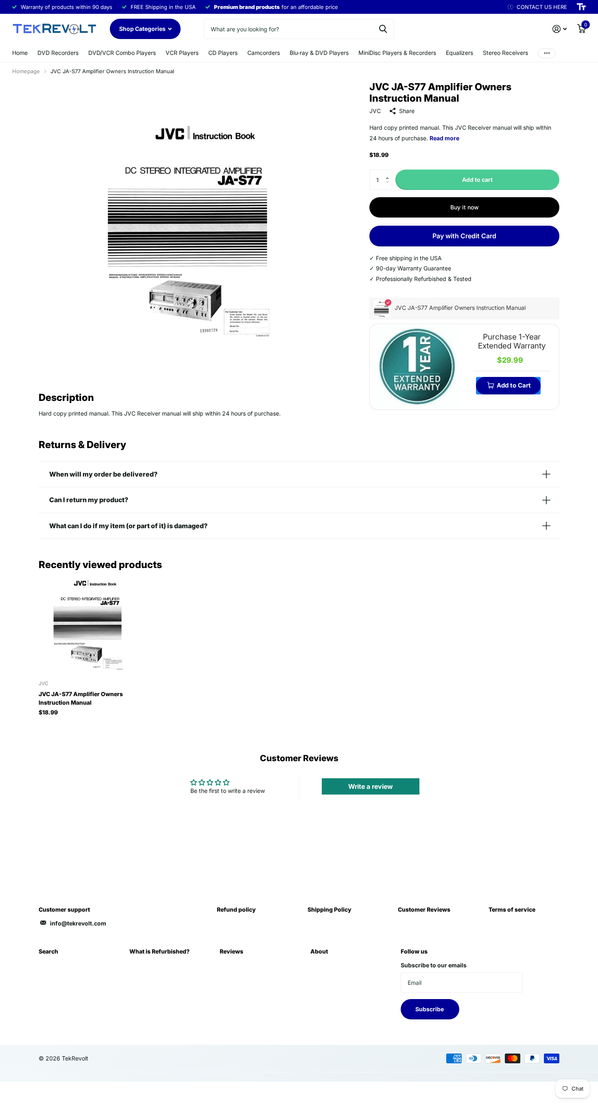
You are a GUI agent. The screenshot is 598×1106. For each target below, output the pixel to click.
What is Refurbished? (159, 951)
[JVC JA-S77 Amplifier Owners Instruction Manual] (88, 624)
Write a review (370, 786)
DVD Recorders (58, 52)
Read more (444, 138)
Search (48, 951)
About (319, 951)
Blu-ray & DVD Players (319, 52)
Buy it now (464, 207)
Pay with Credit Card (464, 236)
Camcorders (263, 52)
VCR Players (182, 52)
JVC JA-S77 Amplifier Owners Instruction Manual (81, 698)
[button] (389, 172)
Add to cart (477, 179)
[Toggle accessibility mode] (581, 7)
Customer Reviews (424, 909)
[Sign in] (559, 29)
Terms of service (512, 909)
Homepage (26, 71)
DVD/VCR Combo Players (122, 52)
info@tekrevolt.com (78, 923)
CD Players (223, 52)
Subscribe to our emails (434, 965)
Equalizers (459, 52)
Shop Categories (143, 28)
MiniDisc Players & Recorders (397, 52)
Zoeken (383, 29)
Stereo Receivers (505, 52)
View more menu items (547, 53)
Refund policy (236, 909)
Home (20, 52)
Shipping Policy (329, 909)
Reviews (231, 951)
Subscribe (430, 1009)
